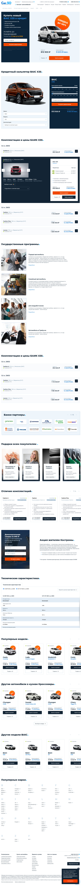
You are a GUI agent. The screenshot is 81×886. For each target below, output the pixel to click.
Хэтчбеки (34, 858)
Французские (50, 863)
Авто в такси (19, 861)
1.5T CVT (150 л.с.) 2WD (23, 588)
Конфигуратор (20, 860)
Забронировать (69, 197)
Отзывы (77, 859)
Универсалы (34, 861)
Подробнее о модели (20, 518)
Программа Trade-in (6, 863)
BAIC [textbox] (6, 114)
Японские (49, 858)
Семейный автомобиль (6, 856)
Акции (52, 4)
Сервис (64, 4)
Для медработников (5, 860)
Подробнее (31, 265)
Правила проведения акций (20, 881)
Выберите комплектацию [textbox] (11, 125)
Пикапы (33, 866)
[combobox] (25, 113)
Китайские (49, 856)
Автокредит (40, 4)
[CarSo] (7, 3)
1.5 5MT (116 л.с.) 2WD (9, 588)
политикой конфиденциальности (10, 49)
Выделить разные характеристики (67, 589)
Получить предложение (15, 44)
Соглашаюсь (70, 881)
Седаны (34, 856)
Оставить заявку (15, 559)
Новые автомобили (21, 856)
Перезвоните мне (73, 863)
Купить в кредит (59, 58)
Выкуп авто (58, 4)
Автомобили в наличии (22, 858)
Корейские (49, 861)
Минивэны (34, 870)
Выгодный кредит (5, 861)
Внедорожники (35, 865)
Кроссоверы (35, 863)
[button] (3, 170)
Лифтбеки (34, 860)
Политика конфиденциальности (7, 881)
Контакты (77, 4)
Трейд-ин (47, 4)
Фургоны (34, 868)
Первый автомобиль (5, 858)
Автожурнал (70, 4)
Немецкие (49, 860)
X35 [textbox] (6, 119)
